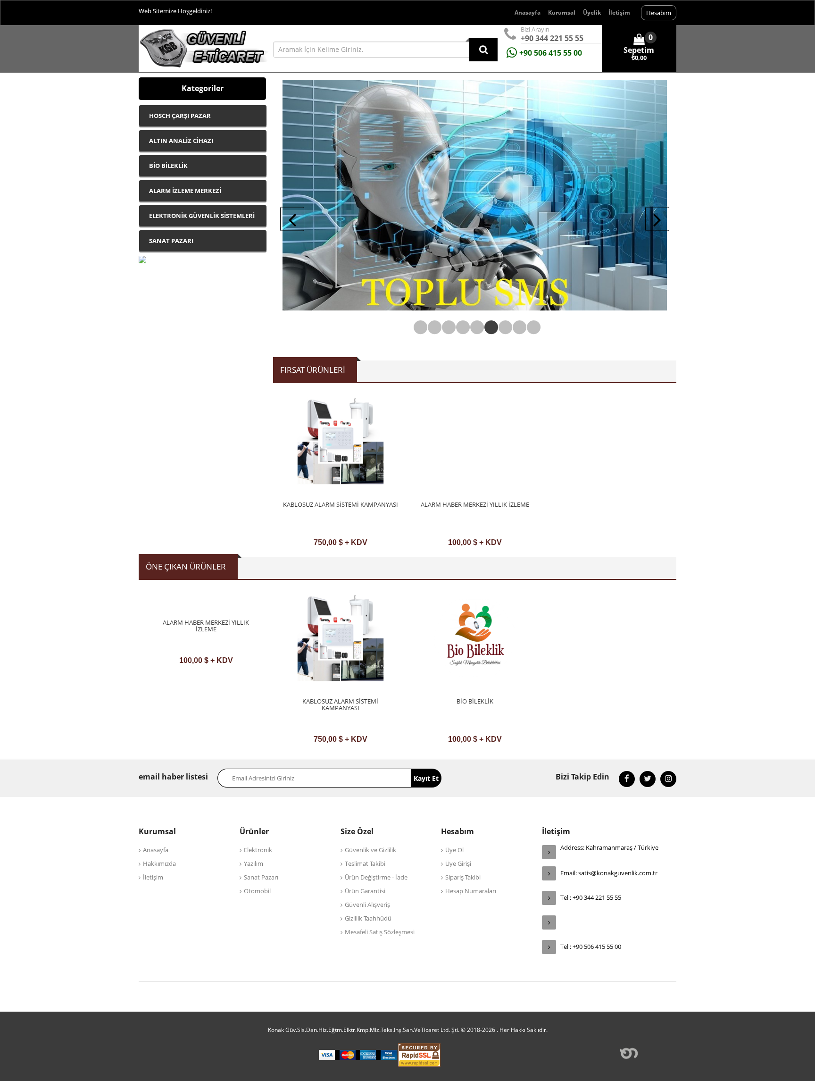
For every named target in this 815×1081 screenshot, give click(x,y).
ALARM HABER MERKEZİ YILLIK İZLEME (475, 504)
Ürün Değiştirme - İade (376, 877)
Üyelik (592, 12)
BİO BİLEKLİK (475, 701)
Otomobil (257, 891)
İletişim (619, 12)
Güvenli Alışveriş (367, 904)
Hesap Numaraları (470, 891)
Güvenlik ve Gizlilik (370, 850)
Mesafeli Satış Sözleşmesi (380, 932)
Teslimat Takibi (365, 863)
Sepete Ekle (340, 540)
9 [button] (531, 327)
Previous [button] (292, 219)
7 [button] (503, 327)
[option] (340, 475)
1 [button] (418, 327)
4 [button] (461, 327)
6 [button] (489, 327)
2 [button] (432, 327)
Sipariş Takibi (463, 877)
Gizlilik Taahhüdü (368, 918)
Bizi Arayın (535, 29)
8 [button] (517, 327)
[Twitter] (648, 779)
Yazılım (253, 863)
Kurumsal (561, 12)
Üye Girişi (458, 863)
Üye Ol (454, 850)
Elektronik (258, 850)
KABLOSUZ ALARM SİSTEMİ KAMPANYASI (340, 504)
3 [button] (446, 327)
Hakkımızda (159, 863)
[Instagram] (668, 779)
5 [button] (475, 327)
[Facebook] (627, 779)
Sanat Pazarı (261, 877)
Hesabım (658, 12)
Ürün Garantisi (365, 891)
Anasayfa (528, 12)
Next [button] (657, 219)
